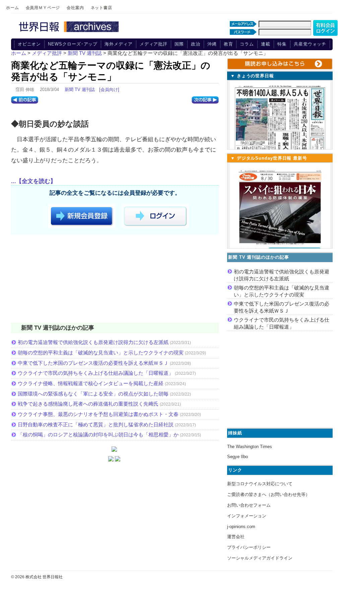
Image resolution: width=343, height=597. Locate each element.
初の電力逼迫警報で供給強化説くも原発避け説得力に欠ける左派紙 (93, 342)
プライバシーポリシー (249, 547)
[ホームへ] (69, 32)
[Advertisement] (115, 280)
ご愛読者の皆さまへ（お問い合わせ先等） (268, 494)
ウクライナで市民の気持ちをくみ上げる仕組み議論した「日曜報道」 (96, 373)
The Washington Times (249, 446)
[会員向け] (109, 89)
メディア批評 (153, 44)
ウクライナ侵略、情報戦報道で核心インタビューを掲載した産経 (90, 383)
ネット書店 (101, 7)
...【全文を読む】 (33, 181)
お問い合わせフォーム (249, 505)
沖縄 (212, 44)
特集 (282, 44)
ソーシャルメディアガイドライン (259, 558)
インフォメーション (246, 515)
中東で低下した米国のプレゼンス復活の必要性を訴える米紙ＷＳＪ (93, 363)
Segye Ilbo (237, 456)
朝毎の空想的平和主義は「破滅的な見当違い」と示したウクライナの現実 (101, 352)
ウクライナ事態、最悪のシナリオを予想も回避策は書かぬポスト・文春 (98, 414)
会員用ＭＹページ (43, 7)
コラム (247, 44)
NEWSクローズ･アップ (72, 44)
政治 (195, 44)
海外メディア (118, 44)
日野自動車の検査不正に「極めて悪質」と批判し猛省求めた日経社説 (96, 424)
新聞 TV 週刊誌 (80, 89)
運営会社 (236, 536)
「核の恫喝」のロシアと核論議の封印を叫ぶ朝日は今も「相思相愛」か (98, 434)
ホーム (12, 7)
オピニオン (29, 44)
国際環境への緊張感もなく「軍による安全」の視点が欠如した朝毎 (93, 394)
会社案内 (75, 7)
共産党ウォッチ (310, 44)
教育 (228, 44)
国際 (179, 44)
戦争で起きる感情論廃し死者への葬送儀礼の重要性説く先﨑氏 (88, 404)
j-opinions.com (241, 526)
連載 (265, 44)
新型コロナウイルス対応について (259, 483)
